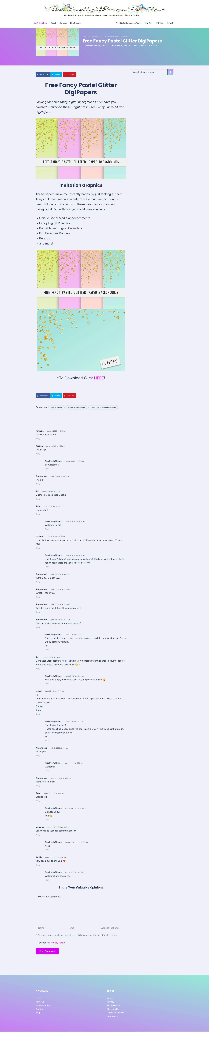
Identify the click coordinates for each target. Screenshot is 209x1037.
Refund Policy (113, 1005)
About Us (40, 1001)
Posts (96, 37)
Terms (110, 998)
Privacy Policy (58, 942)
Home (85, 37)
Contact (40, 1009)
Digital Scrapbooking (107, 45)
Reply (38, 439)
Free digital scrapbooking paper (129, 45)
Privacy (110, 1001)
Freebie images (91, 45)
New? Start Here (43, 1005)
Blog (91, 37)
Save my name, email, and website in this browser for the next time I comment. (78, 935)
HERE (99, 378)
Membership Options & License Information (115, 1013)
